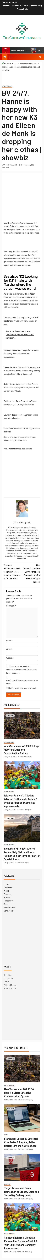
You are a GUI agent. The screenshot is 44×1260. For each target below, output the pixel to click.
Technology (8, 901)
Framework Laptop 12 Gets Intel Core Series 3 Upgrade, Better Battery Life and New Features (21, 1142)
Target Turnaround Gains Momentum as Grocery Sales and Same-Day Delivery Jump (21, 1191)
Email (9, 649)
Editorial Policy (36, 6)
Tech (6, 1135)
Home (6, 884)
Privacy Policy (22, 9)
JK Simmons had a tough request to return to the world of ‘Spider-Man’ (12, 572)
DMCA (25, 6)
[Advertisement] (22, 198)
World (6, 891)
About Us (6, 6)
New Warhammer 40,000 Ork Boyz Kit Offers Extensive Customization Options (21, 749)
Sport (6, 904)
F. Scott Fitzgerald (10, 165)
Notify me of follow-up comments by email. (22, 682)
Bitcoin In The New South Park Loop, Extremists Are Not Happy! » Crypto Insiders (32, 573)
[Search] (40, 57)
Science (7, 897)
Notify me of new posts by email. (22, 688)
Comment (11, 606)
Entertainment (7, 86)
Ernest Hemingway (26, 756)
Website (9, 658)
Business (7, 1184)
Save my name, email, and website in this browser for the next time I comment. (21, 669)
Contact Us (16, 6)
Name (9, 641)
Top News (8, 887)
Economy (7, 894)
